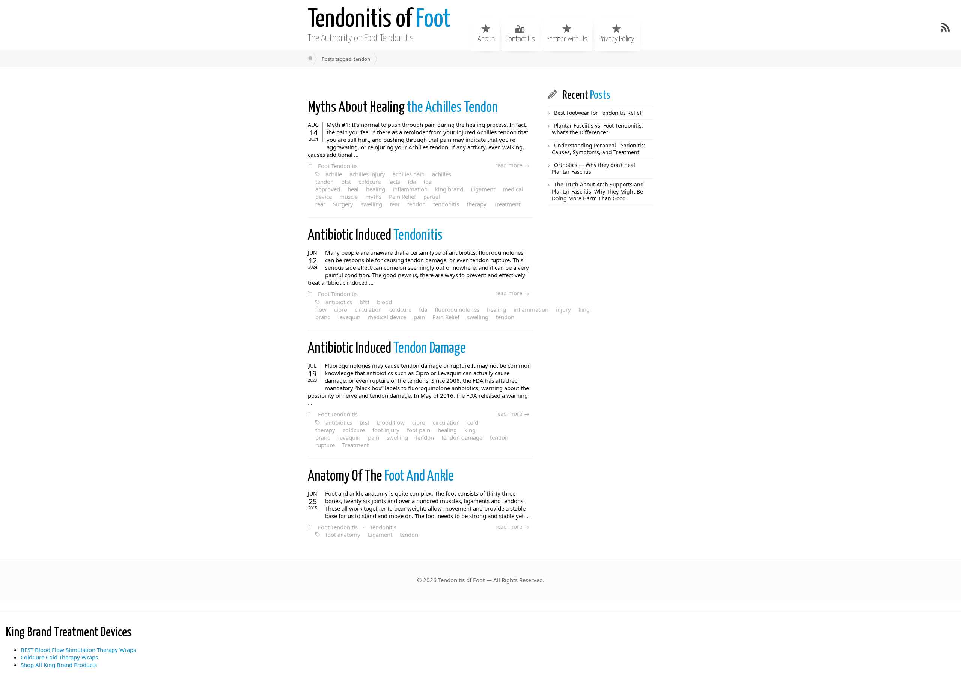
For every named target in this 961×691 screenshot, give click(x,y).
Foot (379, 20)
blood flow (391, 422)
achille (333, 174)
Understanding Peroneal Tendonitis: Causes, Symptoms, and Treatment (598, 149)
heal (353, 189)
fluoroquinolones (457, 309)
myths (373, 196)
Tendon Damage (387, 349)
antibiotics (338, 302)
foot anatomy (342, 534)
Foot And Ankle (381, 477)
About (485, 39)
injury (563, 309)
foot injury (385, 430)
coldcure (369, 181)
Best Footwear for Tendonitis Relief (598, 112)
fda (412, 181)
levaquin (349, 317)
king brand (449, 189)
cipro (340, 309)
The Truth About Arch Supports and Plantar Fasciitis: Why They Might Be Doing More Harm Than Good (598, 191)
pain (419, 317)
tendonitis (446, 204)
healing (375, 189)
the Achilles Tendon (403, 108)
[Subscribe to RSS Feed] (945, 27)
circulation (368, 309)
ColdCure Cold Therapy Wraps (59, 657)
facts (394, 181)
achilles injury (367, 174)
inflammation (410, 189)
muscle (348, 196)
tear (395, 204)
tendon (416, 204)
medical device (387, 317)
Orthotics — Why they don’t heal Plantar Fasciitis (593, 168)
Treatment (507, 204)
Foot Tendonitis (338, 166)
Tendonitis (375, 236)
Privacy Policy (616, 39)
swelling (371, 204)
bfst (346, 181)
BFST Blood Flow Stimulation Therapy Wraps (78, 649)
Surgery (343, 204)
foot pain (418, 430)
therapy (477, 204)
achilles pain (409, 174)
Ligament (483, 189)
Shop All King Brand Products (59, 664)
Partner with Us (566, 39)
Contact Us (520, 39)
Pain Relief (402, 196)
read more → (512, 165)
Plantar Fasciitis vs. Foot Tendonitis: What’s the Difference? (597, 129)
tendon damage (461, 437)
